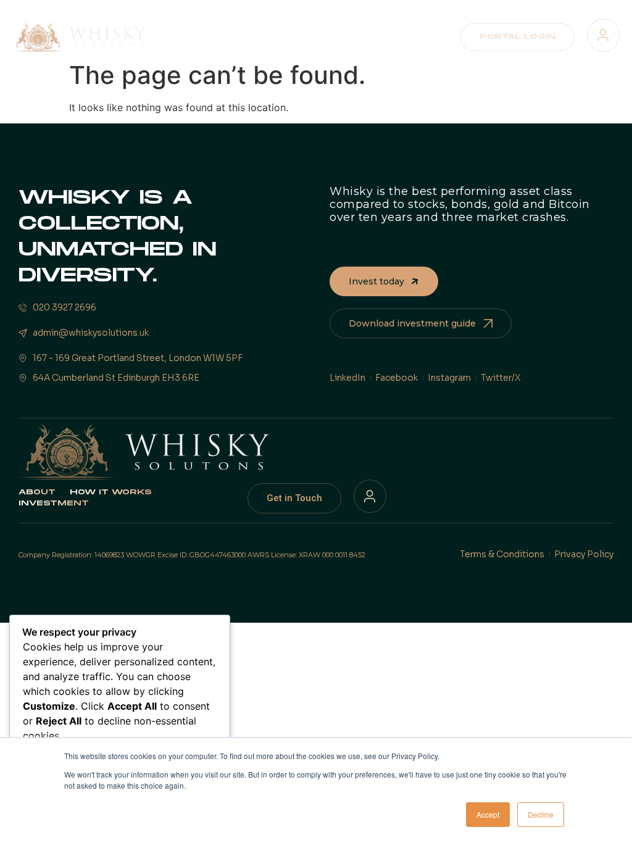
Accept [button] (487, 814)
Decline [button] (541, 814)
